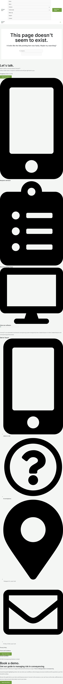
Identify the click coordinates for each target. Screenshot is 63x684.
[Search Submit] (20, 50)
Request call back (5, 180)
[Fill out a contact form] (31, 265)
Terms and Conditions (5, 650)
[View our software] (31, 323)
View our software (5, 325)
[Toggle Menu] (49, 7)
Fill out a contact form (6, 267)
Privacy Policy (3, 647)
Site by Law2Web (4, 656)
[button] (57, 10)
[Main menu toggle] (60, 22)
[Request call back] (31, 178)
